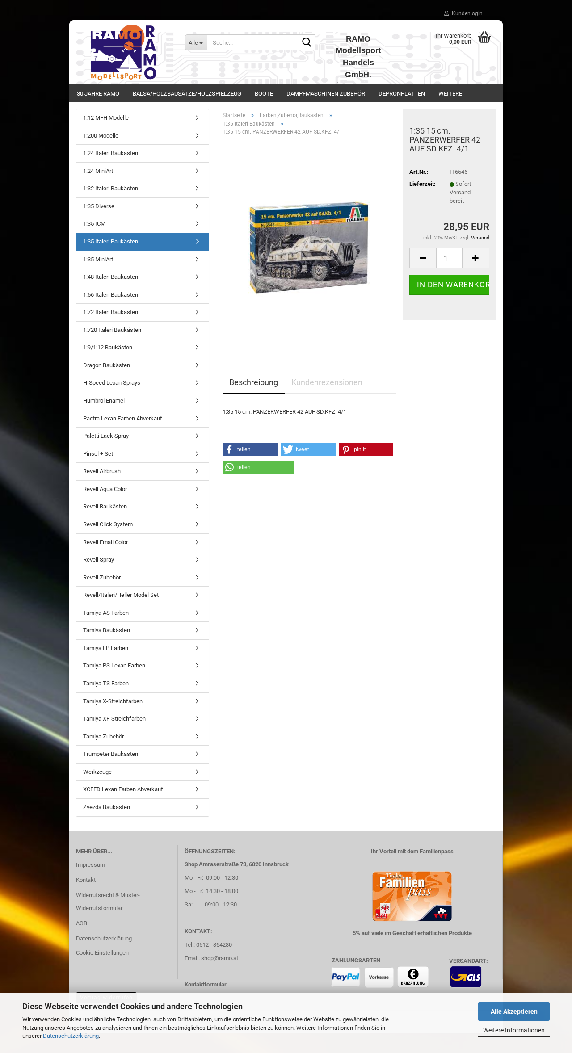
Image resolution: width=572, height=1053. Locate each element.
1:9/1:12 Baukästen (107, 347)
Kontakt (86, 880)
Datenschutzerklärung (71, 1035)
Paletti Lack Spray (106, 435)
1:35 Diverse (98, 206)
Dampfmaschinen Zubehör (325, 93)
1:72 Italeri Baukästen (110, 312)
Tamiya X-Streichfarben (113, 701)
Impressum (90, 864)
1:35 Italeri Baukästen (110, 241)
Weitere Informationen (514, 1030)
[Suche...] (307, 43)
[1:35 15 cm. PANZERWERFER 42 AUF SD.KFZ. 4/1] (309, 242)
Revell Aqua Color (105, 489)
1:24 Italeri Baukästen (110, 153)
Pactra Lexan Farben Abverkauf (122, 418)
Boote (264, 93)
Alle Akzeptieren (514, 1011)
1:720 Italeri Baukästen (112, 330)
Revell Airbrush (102, 471)
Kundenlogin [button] (466, 13)
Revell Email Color (105, 542)
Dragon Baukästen (106, 365)
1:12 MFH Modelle (106, 117)
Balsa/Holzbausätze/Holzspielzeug (187, 93)
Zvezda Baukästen (106, 807)
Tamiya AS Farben (106, 612)
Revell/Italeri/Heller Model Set (121, 595)
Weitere (450, 93)
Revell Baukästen (105, 506)
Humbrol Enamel (104, 400)
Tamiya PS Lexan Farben (114, 665)
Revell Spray (98, 559)
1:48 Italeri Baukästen (110, 276)
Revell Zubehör (102, 577)
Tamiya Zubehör (103, 736)
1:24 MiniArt (98, 171)
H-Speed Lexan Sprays (111, 382)
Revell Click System (108, 524)
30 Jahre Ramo (98, 93)
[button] (422, 258)
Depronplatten (402, 93)
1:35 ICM (94, 223)
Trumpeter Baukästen (110, 754)
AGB (81, 923)
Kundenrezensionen (326, 382)
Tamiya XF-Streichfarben (114, 718)
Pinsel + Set (98, 453)
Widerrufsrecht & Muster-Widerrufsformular (108, 902)
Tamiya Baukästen (106, 630)
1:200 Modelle (100, 135)
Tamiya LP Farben (105, 648)
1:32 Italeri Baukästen (110, 188)
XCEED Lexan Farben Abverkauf (123, 789)
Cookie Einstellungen (102, 952)
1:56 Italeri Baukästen (110, 294)
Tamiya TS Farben (106, 683)
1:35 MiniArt (98, 259)
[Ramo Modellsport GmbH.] (123, 52)
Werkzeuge (97, 771)
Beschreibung (253, 382)
